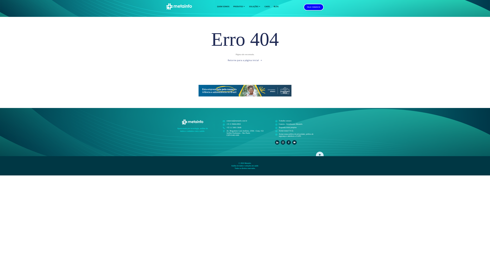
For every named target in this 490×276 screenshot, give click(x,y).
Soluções (253, 6)
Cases (267, 6)
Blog (276, 6)
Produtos (238, 6)
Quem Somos (223, 6)
